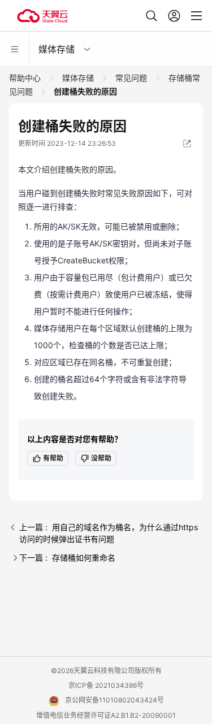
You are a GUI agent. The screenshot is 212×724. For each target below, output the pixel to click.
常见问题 (131, 78)
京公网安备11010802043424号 (114, 700)
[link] (26, 78)
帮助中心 (26, 78)
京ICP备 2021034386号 (106, 685)
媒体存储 (78, 78)
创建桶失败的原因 (84, 91)
